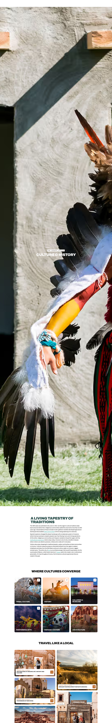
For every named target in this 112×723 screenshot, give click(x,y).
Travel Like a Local (68, 2)
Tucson (58, 552)
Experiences (51, 2)
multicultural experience (37, 540)
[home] (12, 2)
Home (49, 250)
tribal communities (49, 531)
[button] (43, 2)
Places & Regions (43, 2)
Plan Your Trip (59, 2)
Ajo (49, 550)
